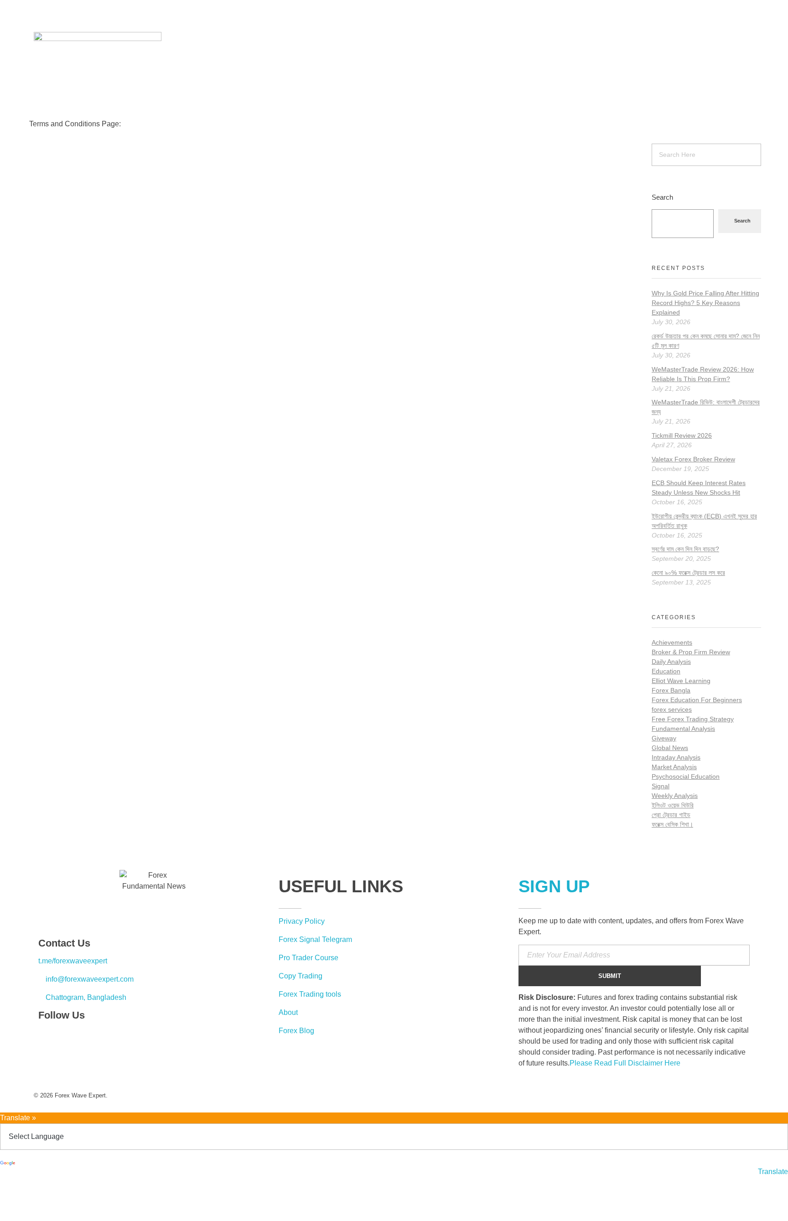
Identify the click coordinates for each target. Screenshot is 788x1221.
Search (662, 197)
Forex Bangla (671, 690)
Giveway (664, 738)
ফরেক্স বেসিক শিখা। (672, 824)
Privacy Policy (302, 921)
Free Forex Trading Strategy (693, 719)
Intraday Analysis (676, 757)
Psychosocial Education (686, 776)
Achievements (672, 642)
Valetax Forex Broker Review (693, 459)
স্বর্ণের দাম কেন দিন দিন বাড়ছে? (685, 549)
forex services (672, 709)
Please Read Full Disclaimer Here (625, 1063)
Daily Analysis (671, 661)
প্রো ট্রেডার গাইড (671, 814)
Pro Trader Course (308, 958)
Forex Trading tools (310, 994)
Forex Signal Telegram (315, 939)
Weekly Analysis (675, 795)
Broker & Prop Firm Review (691, 652)
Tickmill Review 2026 (682, 435)
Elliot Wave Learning (681, 680)
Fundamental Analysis (683, 728)
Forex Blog (296, 1031)
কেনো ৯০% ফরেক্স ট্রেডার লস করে (688, 572)
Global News (670, 747)
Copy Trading (300, 976)
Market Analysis (674, 767)
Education (666, 671)
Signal (660, 786)
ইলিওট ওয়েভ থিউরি (673, 805)
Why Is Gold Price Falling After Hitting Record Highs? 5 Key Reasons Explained (705, 303)
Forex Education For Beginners (697, 700)
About (288, 1012)
